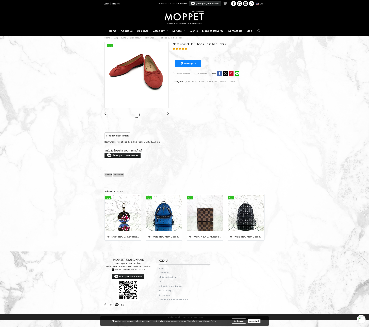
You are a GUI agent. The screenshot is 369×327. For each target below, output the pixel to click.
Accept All (254, 321)
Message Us (190, 63)
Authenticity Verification (170, 286)
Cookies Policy (209, 321)
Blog (249, 31)
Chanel (232, 81)
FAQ (160, 281)
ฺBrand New (191, 81)
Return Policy (165, 290)
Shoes (202, 81)
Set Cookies (239, 321)
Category (159, 31)
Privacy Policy (192, 321)
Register (116, 3)
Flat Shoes (212, 81)
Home (112, 31)
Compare (202, 73)
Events (194, 31)
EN (261, 3)
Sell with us (164, 295)
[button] (259, 31)
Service (177, 31)
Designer (142, 31)
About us (127, 31)
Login (106, 3)
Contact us (235, 31)
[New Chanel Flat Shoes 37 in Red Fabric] (137, 75)
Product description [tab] (117, 135)
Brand (223, 81)
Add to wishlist (182, 73)
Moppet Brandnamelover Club (173, 299)
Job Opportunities (167, 277)
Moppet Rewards (213, 31)
